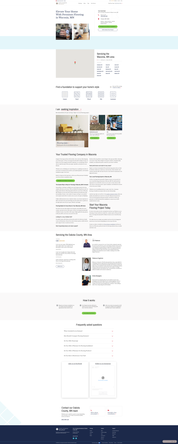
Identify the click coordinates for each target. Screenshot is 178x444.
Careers (115, 442)
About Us (119, 0)
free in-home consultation (109, 224)
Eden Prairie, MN (99, 67)
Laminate (91, 432)
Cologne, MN (117, 65)
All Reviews (60, 266)
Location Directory (115, 430)
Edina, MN (107, 67)
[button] (89, 331)
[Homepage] (63, 429)
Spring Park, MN (117, 71)
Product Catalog (103, 432)
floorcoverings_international (103, 393)
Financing (114, 432)
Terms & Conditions (105, 442)
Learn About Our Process (89, 313)
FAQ (121, 0)
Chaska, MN (108, 65)
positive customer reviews (111, 194)
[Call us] (98, 15)
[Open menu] (175, 441)
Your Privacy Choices (95, 442)
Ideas (85, 3)
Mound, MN (116, 69)
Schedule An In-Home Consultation (108, 26)
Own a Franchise (119, 442)
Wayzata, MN (99, 75)
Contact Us (114, 437)
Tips (88, 3)
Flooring (80, 3)
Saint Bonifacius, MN (100, 71)
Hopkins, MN (99, 69)
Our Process (93, 3)
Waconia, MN (108, 73)
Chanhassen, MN (99, 65)
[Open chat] (173, 441)
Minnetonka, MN (108, 69)
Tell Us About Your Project (108, 29)
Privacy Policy (111, 442)
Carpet (91, 430)
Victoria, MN (99, 73)
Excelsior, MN (117, 67)
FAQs (113, 435)
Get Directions (75, 433)
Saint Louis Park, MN (109, 71)
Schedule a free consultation (112, 413)
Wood (91, 435)
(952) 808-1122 (104, 16)
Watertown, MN (117, 73)
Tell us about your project (94, 413)
